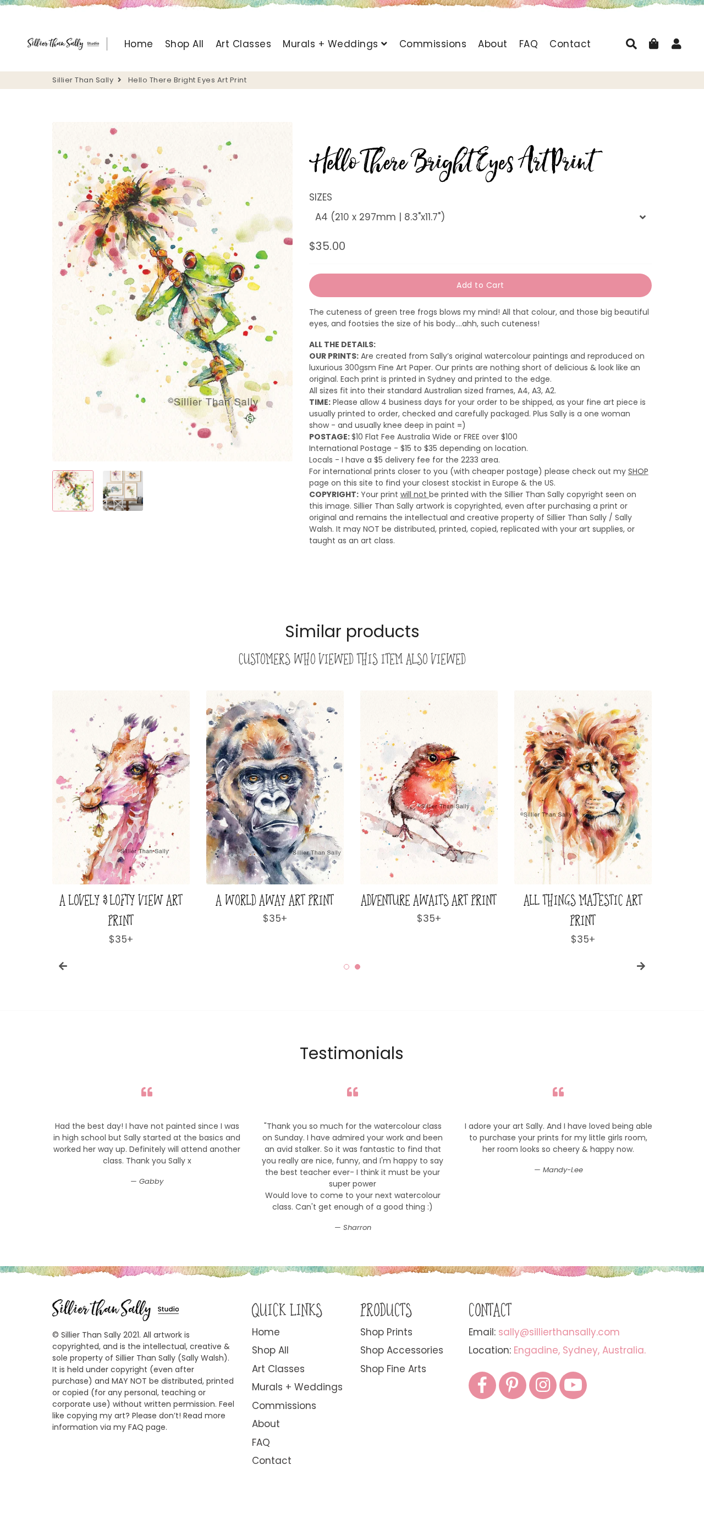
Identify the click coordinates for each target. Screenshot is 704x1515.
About (493, 44)
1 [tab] (346, 967)
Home (138, 44)
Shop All (184, 44)
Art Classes (244, 44)
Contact (570, 44)
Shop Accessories (401, 1350)
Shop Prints (386, 1332)
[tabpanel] (121, 818)
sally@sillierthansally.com (559, 1332)
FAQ (528, 44)
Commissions (433, 44)
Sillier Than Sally (82, 80)
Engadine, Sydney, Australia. (580, 1350)
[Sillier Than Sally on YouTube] (573, 1385)
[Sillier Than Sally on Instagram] (542, 1385)
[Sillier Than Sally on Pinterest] (512, 1385)
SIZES (320, 197)
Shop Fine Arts (393, 1368)
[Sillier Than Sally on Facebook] (482, 1385)
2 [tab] (357, 967)
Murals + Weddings (332, 44)
